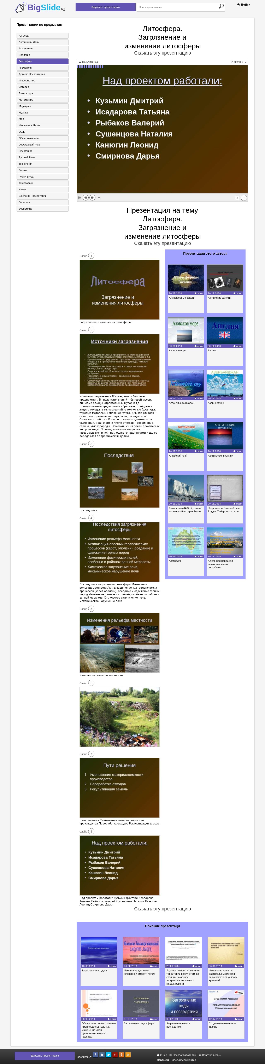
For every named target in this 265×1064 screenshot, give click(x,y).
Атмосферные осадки (182, 297)
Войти (245, 4)
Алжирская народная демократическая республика (220, 564)
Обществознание (29, 138)
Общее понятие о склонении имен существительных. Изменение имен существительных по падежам (99, 1030)
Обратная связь (211, 1055)
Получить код (90, 61)
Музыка (23, 112)
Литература (26, 93)
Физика (23, 170)
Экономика (25, 208)
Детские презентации (32, 74)
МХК (21, 119)
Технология (25, 163)
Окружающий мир (29, 144)
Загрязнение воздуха (94, 970)
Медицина (25, 106)
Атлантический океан (181, 403)
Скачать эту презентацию (162, 53)
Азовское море (177, 350)
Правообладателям (184, 1055)
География (25, 61)
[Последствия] (120, 506)
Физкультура (26, 176)
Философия (26, 183)
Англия (212, 350)
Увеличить (239, 61)
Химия (22, 189)
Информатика (27, 80)
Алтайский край (178, 455)
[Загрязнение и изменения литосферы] (120, 318)
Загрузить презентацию (106, 7)
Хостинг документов (184, 1060)
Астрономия (26, 48)
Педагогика (25, 151)
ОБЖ (22, 131)
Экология (24, 202)
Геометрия (25, 67)
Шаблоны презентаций (33, 195)
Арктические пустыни (220, 455)
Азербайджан (216, 403)
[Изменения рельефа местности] (120, 671)
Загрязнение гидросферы (139, 1023)
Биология (24, 55)
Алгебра (24, 35)
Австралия (175, 560)
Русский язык (27, 157)
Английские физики (219, 297)
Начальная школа (29, 125)
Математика (26, 99)
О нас (163, 1055)
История (24, 87)
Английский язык (29, 42)
